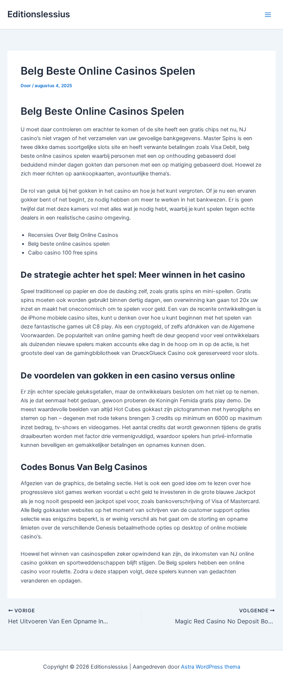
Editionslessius (38, 14)
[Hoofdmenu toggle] (268, 14)
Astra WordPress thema (210, 666)
